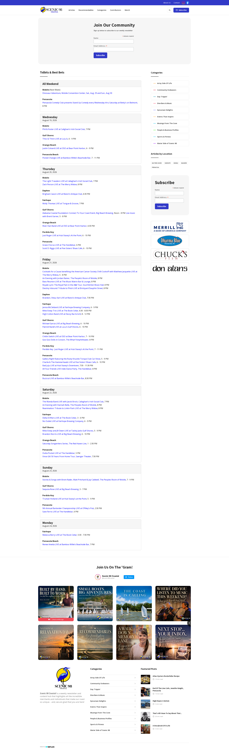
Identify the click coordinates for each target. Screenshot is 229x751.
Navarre (184, 163)
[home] (51, 10)
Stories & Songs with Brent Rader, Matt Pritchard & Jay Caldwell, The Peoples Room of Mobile (84, 479)
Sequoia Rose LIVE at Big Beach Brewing (60, 489)
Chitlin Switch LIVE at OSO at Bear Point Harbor (63, 336)
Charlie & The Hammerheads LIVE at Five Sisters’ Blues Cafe (69, 362)
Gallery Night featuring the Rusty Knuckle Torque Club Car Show (71, 358)
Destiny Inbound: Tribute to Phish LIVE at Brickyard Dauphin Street (72, 288)
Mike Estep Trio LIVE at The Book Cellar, (60, 310)
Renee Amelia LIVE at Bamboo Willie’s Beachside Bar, (66, 544)
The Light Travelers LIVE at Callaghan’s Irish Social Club (67, 181)
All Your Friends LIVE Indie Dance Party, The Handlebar (66, 369)
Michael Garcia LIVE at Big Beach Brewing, (61, 323)
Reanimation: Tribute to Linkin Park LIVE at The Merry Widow (70, 408)
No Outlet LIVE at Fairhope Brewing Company (62, 421)
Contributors (115, 10)
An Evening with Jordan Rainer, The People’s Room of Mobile (69, 278)
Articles (72, 10)
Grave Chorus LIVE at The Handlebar (58, 245)
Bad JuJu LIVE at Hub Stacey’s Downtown (60, 365)
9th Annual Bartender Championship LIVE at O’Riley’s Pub (68, 508)
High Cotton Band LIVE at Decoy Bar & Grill (61, 314)
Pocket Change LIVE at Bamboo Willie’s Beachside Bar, (66, 158)
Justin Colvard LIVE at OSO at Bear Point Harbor (63, 148)
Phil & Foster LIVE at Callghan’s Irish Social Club (63, 129)
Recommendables (86, 10)
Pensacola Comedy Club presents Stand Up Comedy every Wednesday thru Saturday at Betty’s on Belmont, (90, 102)
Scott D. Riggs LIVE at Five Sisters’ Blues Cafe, (62, 248)
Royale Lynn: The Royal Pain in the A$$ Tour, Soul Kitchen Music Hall (73, 285)
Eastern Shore (157, 163)
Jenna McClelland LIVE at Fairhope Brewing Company (66, 307)
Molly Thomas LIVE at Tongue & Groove (60, 203)
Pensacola (155, 167)
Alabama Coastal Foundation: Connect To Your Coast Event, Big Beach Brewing (77, 213)
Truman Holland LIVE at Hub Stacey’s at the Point (64, 498)
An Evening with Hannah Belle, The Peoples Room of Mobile (69, 405)
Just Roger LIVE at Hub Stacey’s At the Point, (62, 235)
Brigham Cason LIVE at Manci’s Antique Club (62, 194)
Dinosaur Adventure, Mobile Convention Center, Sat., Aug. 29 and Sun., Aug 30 (77, 93)
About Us (167, 3)
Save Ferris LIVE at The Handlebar (57, 511)
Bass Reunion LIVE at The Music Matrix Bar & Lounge (66, 281)
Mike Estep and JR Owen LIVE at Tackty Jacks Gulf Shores (67, 430)
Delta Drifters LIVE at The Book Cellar (59, 418)
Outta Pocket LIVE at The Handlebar (58, 453)
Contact (177, 3)
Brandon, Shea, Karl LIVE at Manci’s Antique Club (64, 297)
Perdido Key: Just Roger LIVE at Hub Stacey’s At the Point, (68, 349)
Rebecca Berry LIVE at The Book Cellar (59, 535)
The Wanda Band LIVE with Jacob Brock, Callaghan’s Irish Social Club (73, 401)
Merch (127, 10)
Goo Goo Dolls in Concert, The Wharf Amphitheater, (65, 339)
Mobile (176, 163)
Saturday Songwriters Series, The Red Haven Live (64, 443)
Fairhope (168, 163)
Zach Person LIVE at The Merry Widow (59, 184)
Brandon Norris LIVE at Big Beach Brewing (61, 434)
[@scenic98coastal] (97, 577)
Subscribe (183, 10)
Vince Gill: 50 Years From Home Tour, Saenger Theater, (67, 456)
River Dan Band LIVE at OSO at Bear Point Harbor (64, 226)
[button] (101, 10)
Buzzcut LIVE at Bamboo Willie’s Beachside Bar (63, 378)
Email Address (100, 46)
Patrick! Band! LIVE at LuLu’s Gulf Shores (60, 327)
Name (96, 38)
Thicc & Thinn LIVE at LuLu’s (55, 138)
